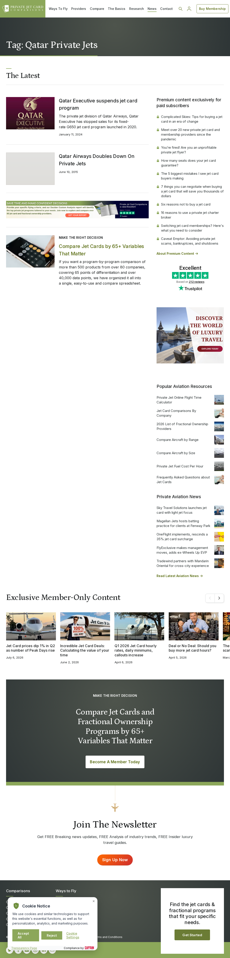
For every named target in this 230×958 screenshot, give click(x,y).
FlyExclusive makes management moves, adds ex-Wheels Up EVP (182, 550)
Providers (78, 9)
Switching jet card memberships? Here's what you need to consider (192, 227)
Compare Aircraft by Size (176, 453)
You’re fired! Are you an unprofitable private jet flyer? (189, 149)
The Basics (116, 9)
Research (136, 9)
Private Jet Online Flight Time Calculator (179, 399)
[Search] (180, 8)
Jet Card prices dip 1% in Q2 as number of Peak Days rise (30, 648)
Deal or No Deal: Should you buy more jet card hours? (193, 648)
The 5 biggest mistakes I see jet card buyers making (190, 175)
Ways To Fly (58, 9)
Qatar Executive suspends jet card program (98, 104)
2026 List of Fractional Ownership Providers (182, 426)
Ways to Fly (66, 891)
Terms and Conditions (107, 937)
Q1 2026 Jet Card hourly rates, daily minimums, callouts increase (136, 650)
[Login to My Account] (189, 8)
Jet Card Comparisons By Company (176, 413)
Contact (166, 9)
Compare (97, 9)
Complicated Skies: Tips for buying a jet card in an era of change (191, 119)
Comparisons (18, 891)
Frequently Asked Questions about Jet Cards (183, 479)
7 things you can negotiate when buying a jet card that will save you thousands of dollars (192, 191)
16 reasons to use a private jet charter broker (190, 214)
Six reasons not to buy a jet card (185, 204)
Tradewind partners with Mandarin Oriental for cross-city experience (183, 563)
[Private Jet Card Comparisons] (22, 9)
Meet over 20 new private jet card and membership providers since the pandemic (190, 134)
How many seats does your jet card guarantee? (188, 162)
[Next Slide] (219, 598)
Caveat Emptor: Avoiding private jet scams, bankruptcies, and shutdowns (189, 241)
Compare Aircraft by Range (178, 440)
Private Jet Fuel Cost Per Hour (180, 466)
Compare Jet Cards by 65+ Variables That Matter (101, 249)
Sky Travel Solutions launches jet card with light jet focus (182, 510)
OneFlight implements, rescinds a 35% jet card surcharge (182, 536)
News (152, 9)
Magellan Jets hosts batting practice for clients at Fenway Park (183, 523)
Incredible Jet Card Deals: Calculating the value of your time (84, 650)
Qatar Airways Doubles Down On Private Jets (97, 159)
